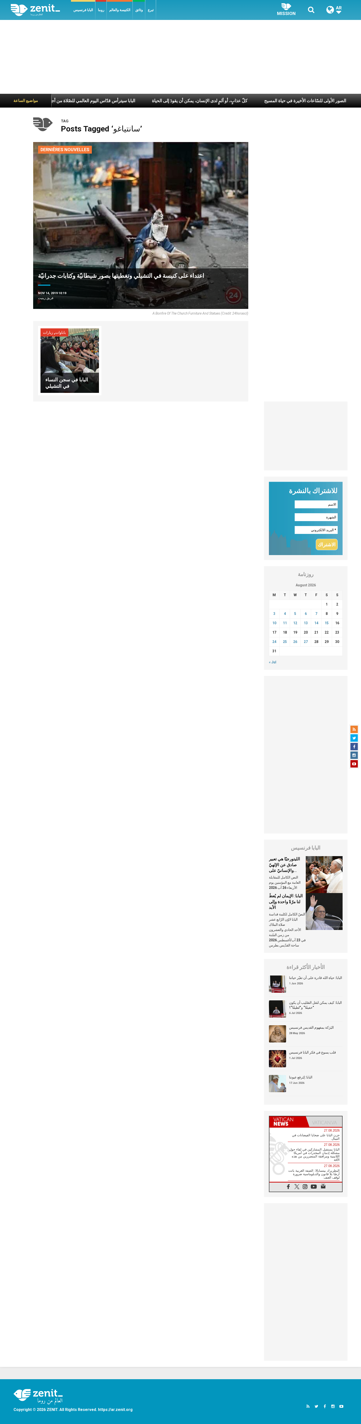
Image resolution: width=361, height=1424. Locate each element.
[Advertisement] (180, 56)
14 (316, 623)
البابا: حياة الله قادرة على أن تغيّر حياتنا (315, 978)
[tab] (287, 1121)
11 (285, 623)
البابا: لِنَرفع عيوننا (300, 1077)
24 (274, 642)
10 (274, 623)
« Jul (272, 662)
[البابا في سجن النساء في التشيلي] (70, 360)
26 (295, 642)
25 (285, 642)
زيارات (48, 332)
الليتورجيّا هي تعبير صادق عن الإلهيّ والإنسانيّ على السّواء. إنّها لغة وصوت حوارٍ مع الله (285, 870)
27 (306, 642)
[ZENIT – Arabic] (41, 10)
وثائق (139, 10)
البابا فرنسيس (83, 10)
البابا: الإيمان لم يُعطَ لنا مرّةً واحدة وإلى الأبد (286, 901)
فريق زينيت (45, 298)
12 (295, 623)
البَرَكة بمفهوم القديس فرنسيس (311, 1027)
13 (306, 623)
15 (327, 623)
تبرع (151, 10)
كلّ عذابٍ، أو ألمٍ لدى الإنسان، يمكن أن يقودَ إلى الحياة (156, 100)
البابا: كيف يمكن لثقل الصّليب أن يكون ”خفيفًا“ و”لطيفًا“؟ (315, 1005)
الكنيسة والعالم (119, 10)
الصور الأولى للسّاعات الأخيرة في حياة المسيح (262, 100)
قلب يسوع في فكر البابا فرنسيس (312, 1052)
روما (101, 10)
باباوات (60, 332)
